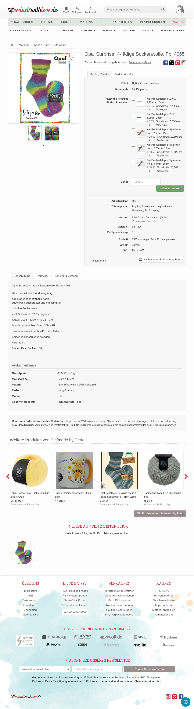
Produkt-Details (99, 74)
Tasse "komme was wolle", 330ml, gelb (74, 495)
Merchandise (30, 614)
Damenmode (65, 30)
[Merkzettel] (72, 59)
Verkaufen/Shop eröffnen (119, 590)
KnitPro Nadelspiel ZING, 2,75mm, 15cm (161, 100)
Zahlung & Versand (66, 275)
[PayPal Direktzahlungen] (53, 645)
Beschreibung (22, 275)
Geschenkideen (152, 22)
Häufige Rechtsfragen (119, 609)
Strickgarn (60, 44)
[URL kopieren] (183, 62)
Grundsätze (30, 605)
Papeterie (88, 30)
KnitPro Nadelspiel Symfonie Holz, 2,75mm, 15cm (164, 146)
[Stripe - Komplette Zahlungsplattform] (82, 645)
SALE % (178, 22)
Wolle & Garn (41, 44)
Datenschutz (30, 600)
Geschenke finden (164, 600)
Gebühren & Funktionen (119, 595)
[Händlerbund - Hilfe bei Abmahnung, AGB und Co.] (54, 638)
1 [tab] (43, 145)
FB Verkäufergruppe (75, 595)
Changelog (30, 609)
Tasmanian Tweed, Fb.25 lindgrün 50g (162, 495)
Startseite (12, 44)
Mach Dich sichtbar (119, 600)
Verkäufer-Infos (124, 74)
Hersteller (42, 275)
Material (87, 22)
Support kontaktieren (74, 605)
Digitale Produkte (56, 22)
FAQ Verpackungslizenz (119, 614)
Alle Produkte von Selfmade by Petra (160, 513)
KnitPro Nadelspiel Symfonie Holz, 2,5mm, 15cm (164, 131)
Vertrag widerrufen (75, 611)
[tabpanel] (34, 133)
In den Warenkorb (170, 188)
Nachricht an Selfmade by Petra (161, 259)
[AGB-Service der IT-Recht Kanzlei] (25, 641)
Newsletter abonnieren (149, 669)
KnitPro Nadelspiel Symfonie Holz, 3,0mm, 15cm (164, 162)
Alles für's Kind (22, 30)
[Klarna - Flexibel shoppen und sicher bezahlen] (111, 645)
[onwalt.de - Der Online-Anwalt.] (111, 638)
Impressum (30, 590)
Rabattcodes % (164, 614)
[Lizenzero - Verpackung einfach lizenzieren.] (82, 638)
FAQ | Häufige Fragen (75, 590)
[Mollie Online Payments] (140, 645)
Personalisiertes (117, 22)
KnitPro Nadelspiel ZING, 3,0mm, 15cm (161, 116)
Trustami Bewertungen (119, 605)
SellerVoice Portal (74, 600)
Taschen (129, 30)
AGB (30, 595)
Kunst (45, 30)
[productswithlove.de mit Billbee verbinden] (140, 638)
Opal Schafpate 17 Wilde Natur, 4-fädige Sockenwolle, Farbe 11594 (118, 495)
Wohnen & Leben (172, 30)
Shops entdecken (163, 605)
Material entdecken (163, 609)
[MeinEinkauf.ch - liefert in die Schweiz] (169, 645)
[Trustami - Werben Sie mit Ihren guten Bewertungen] (168, 638)
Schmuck (109, 30)
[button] (144, 221)
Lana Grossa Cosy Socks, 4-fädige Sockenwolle (30, 495)
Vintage (147, 30)
